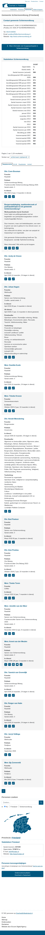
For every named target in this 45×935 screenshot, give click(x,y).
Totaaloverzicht (7, 164)
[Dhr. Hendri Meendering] (5, 511)
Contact (41, 1)
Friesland (13, 807)
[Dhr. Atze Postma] (5, 575)
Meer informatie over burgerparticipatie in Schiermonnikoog (23, 47)
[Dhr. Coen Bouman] (5, 196)
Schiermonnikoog (25, 807)
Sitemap (4, 920)
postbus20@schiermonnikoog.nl (19, 34)
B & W (15, 164)
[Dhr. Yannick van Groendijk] (5, 695)
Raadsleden (22, 164)
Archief (29, 164)
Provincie (21, 9)
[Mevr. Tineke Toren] (5, 598)
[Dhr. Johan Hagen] (5, 357)
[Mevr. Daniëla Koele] (5, 388)
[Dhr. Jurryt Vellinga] (5, 754)
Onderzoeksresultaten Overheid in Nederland (22, 874)
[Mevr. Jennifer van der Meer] (5, 633)
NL (7, 807)
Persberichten (34, 1)
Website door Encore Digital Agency (14, 926)
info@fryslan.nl (14, 851)
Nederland (13, 9)
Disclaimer (5, 924)
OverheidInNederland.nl (24, 913)
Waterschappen (38, 9)
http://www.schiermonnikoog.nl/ (20, 36)
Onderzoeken (6, 922)
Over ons (27, 1)
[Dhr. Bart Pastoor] (5, 542)
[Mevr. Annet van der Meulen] (5, 664)
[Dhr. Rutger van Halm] (5, 726)
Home (4, 917)
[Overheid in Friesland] (14, 5)
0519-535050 (11, 32)
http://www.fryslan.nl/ (17, 854)
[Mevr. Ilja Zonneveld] (5, 783)
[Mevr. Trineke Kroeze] (5, 410)
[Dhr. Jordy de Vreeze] (5, 279)
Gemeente (28, 9)
